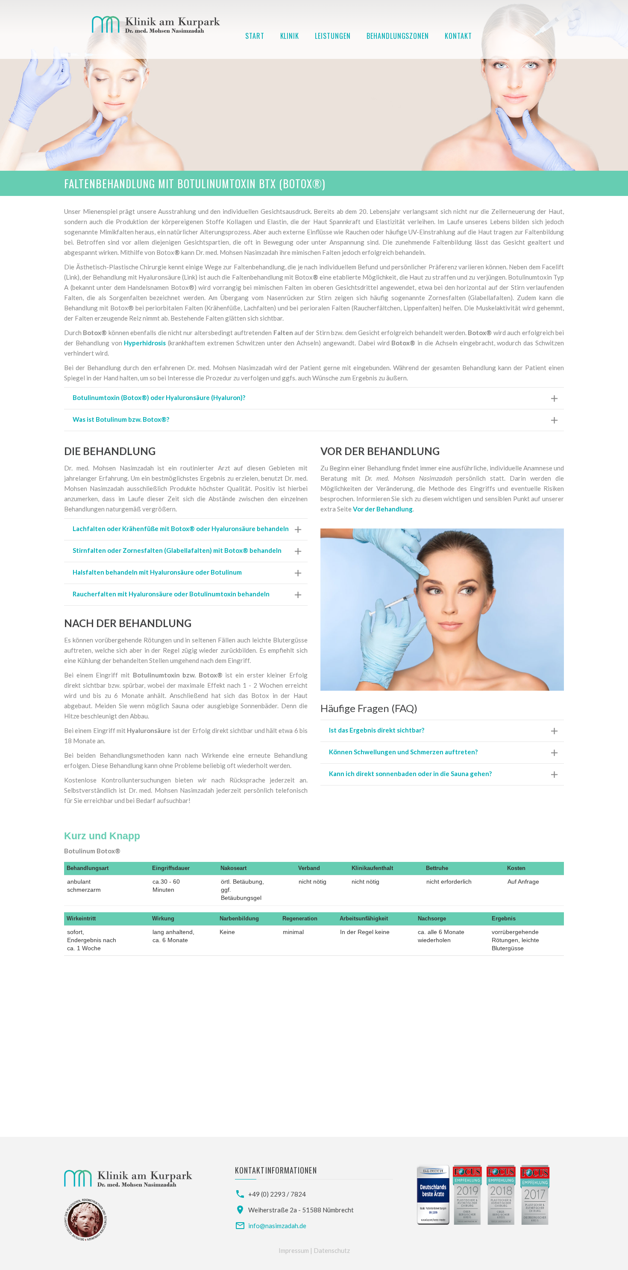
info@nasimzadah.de (277, 1225)
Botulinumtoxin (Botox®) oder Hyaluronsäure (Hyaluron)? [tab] (159, 397)
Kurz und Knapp (102, 836)
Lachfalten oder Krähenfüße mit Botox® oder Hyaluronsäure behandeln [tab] (181, 528)
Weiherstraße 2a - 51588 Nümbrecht (301, 1210)
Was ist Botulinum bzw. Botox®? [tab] (121, 419)
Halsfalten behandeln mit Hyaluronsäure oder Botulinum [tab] (157, 572)
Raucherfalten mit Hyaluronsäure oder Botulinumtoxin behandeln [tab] (171, 594)
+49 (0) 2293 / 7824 (277, 1194)
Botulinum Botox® (92, 851)
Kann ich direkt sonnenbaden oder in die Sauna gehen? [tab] (410, 773)
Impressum (294, 1250)
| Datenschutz (330, 1250)
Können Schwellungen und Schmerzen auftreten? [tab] (403, 752)
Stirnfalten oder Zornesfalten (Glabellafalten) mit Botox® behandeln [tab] (177, 550)
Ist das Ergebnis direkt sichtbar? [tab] (376, 730)
